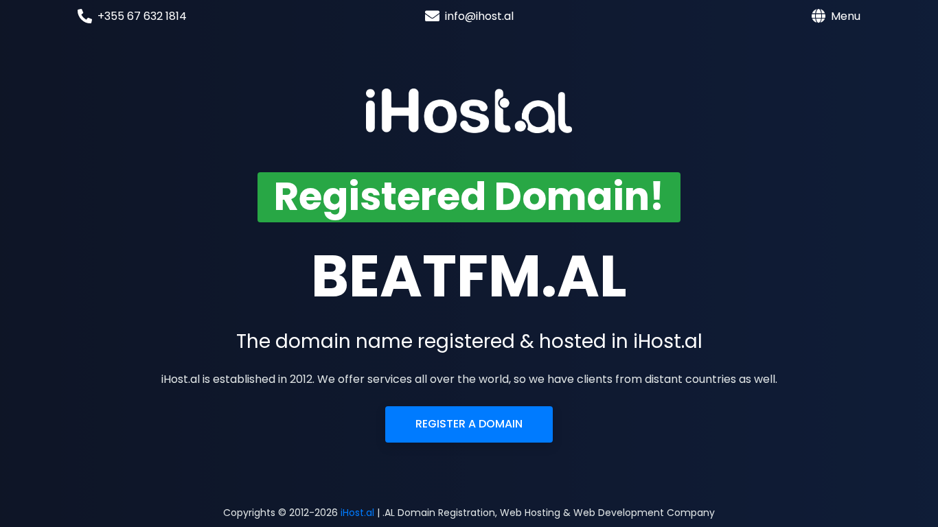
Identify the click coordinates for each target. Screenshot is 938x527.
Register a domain (469, 424)
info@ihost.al (479, 16)
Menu (845, 16)
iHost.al (357, 512)
